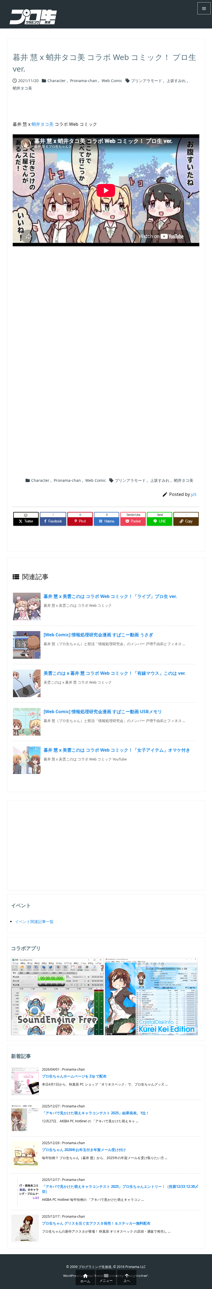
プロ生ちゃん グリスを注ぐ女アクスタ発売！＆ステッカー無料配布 (96, 1223)
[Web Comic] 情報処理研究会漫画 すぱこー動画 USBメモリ (103, 711)
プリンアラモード (146, 80)
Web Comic (112, 80)
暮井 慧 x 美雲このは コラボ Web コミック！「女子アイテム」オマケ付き (117, 750)
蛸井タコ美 (22, 88)
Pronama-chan (83, 80)
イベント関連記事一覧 (34, 921)
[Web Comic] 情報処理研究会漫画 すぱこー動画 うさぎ (98, 635)
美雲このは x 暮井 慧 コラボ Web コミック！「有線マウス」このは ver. (115, 673)
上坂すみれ (176, 80)
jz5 (194, 494)
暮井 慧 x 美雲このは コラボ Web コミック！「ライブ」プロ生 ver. (110, 596)
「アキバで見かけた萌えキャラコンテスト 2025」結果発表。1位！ (95, 1112)
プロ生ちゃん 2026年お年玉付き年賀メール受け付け (84, 1149)
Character (56, 80)
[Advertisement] (106, 314)
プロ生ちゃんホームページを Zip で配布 (74, 1076)
